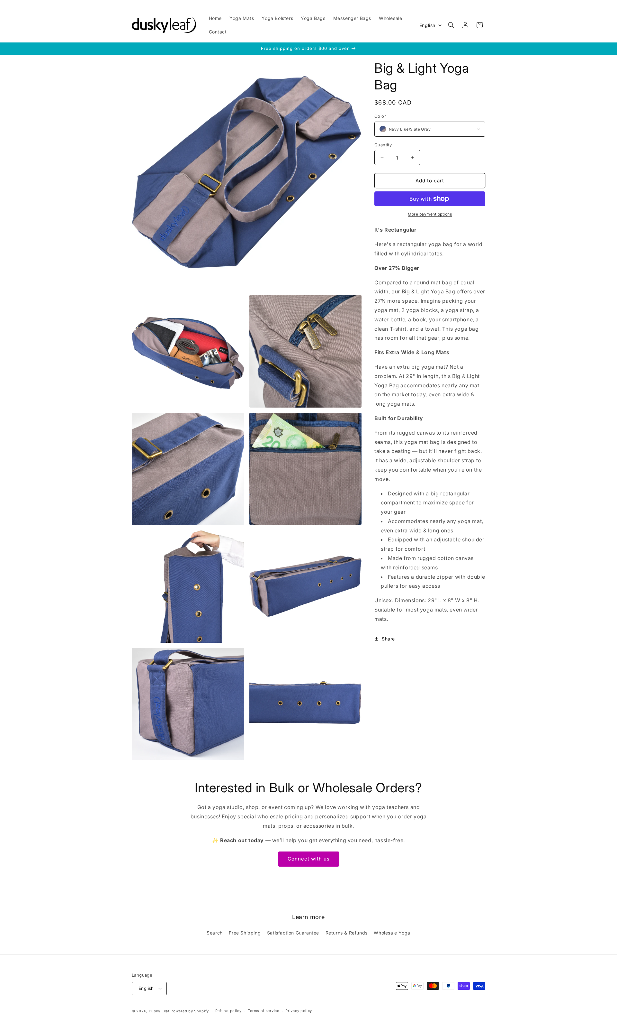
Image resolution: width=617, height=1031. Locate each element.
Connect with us (309, 859)
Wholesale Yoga (392, 932)
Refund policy (228, 1010)
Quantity (383, 144)
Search (215, 932)
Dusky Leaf (159, 1011)
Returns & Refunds (347, 932)
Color (380, 116)
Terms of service (263, 1010)
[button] (451, 25)
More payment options (430, 214)
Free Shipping (245, 932)
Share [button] (388, 638)
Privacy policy (298, 1010)
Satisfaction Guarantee (293, 932)
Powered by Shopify (190, 1011)
